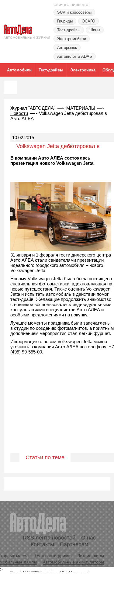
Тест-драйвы (68, 30)
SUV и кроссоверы (74, 12)
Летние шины (90, 555)
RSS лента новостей (49, 538)
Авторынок (67, 47)
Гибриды (65, 21)
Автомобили (19, 70)
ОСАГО (88, 21)
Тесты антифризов (52, 555)
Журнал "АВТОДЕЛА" (32, 108)
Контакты (42, 544)
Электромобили (71, 38)
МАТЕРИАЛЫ (80, 108)
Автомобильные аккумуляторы (73, 562)
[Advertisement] (57, 410)
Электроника (82, 70)
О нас (88, 538)
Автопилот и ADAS (74, 56)
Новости (19, 113)
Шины (94, 30)
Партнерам (74, 544)
